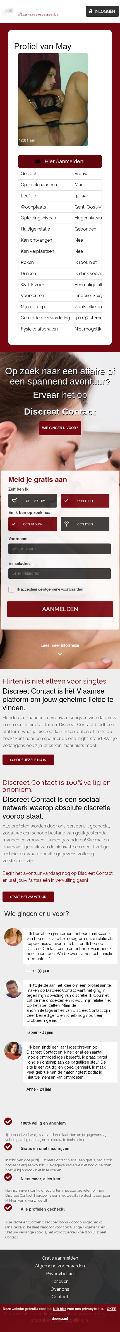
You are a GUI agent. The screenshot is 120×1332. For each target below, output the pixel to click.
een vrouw (35, 500)
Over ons (60, 1289)
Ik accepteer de (50, 589)
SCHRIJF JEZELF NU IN (28, 760)
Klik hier (59, 1309)
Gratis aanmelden (60, 1258)
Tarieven (60, 1281)
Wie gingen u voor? (60, 428)
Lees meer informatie (60, 645)
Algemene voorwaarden (60, 1266)
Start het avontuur (28, 897)
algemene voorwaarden (63, 589)
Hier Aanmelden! (62, 161)
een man (85, 500)
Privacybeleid (60, 1273)
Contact (60, 1296)
